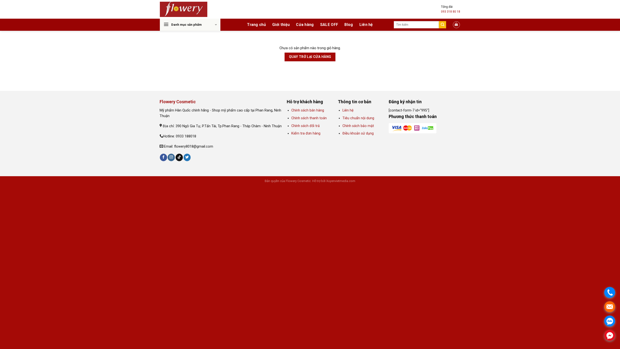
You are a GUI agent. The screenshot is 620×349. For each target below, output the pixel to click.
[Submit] (442, 25)
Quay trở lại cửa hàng (310, 57)
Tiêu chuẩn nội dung (358, 118)
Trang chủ (256, 24)
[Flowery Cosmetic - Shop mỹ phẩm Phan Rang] (183, 9)
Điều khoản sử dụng (358, 133)
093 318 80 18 (450, 11)
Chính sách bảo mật (358, 126)
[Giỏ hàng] (456, 24)
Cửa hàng (305, 24)
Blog (348, 24)
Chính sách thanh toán (309, 118)
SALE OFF (329, 24)
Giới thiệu (281, 24)
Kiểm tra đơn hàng (306, 133)
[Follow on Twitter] (187, 157)
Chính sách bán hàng (307, 110)
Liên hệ (366, 24)
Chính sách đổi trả (305, 126)
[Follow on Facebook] (163, 157)
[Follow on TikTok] (179, 157)
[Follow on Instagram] (171, 157)
